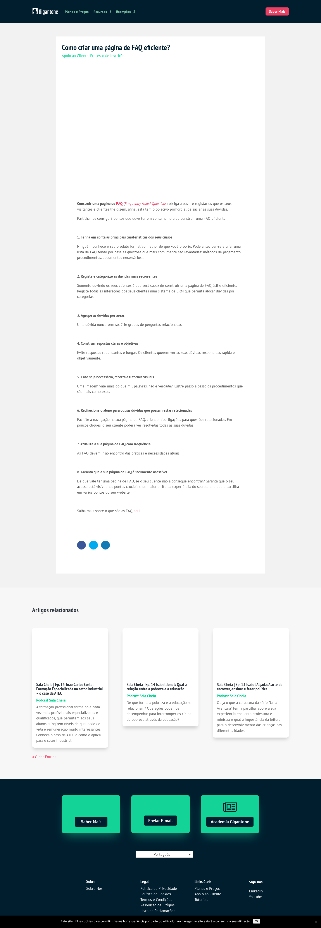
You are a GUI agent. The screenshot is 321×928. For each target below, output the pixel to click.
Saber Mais (277, 11)
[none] (164, 854)
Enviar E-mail (160, 820)
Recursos (100, 11)
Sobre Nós (94, 888)
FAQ (119, 203)
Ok (257, 921)
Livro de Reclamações (157, 910)
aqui (137, 510)
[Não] (315, 922)
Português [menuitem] (162, 854)
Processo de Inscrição (107, 55)
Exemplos (123, 11)
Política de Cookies (155, 894)
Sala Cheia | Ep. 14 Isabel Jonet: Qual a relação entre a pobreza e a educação (157, 687)
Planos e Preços (77, 11)
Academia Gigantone (230, 821)
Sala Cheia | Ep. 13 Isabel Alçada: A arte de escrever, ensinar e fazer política (250, 687)
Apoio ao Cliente (75, 55)
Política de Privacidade (158, 888)
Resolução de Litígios (157, 905)
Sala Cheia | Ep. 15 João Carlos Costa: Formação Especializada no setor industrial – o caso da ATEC (69, 689)
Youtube (255, 896)
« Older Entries (44, 756)
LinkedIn (256, 891)
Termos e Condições (156, 899)
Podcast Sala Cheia (51, 700)
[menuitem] (164, 854)
